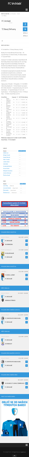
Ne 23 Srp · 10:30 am (23, 380)
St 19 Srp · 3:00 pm (23, 250)
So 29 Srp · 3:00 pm (23, 336)
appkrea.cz (23, 452)
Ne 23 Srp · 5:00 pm (23, 237)
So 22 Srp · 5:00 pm (23, 271)
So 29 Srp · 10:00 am (23, 293)
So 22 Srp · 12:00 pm (23, 315)
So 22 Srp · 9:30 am (23, 358)
